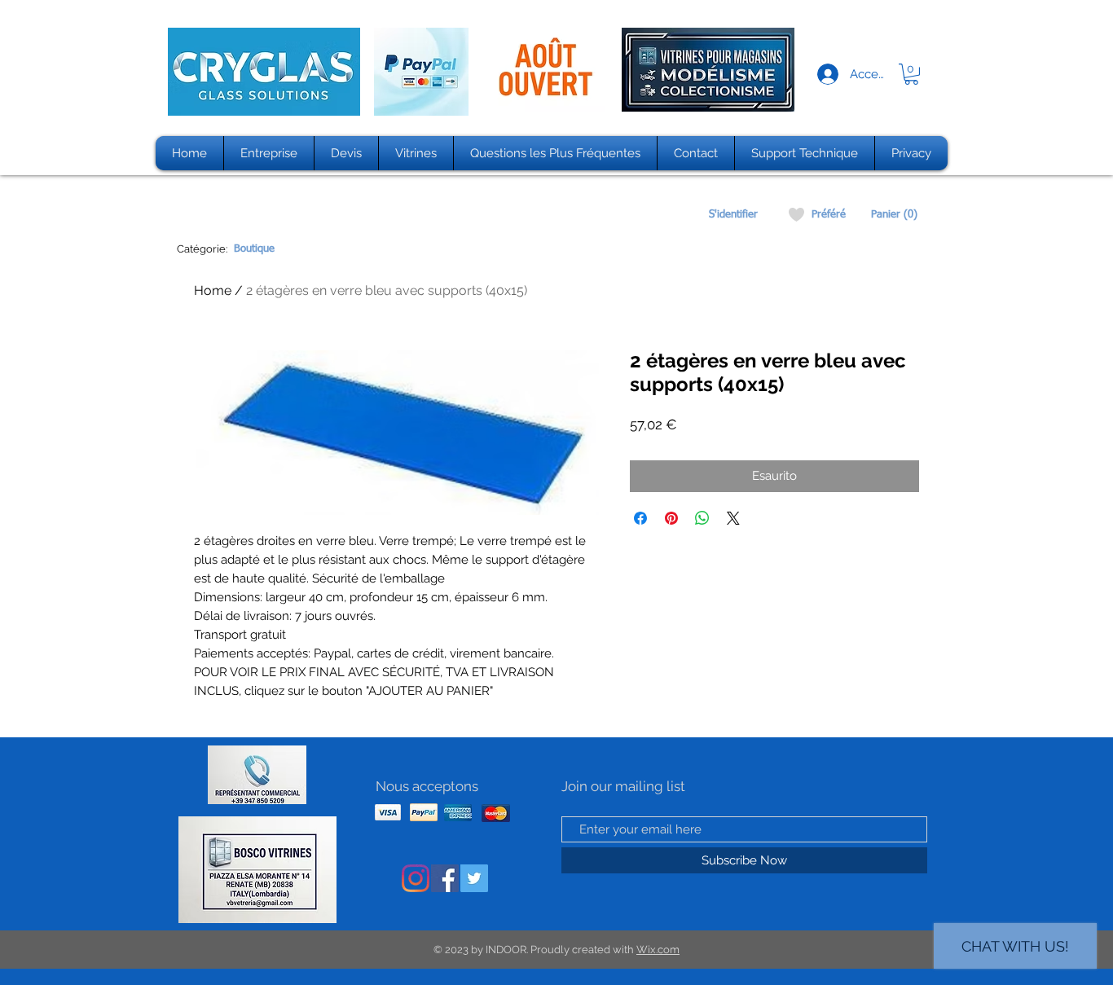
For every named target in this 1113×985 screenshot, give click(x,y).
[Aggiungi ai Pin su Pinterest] (671, 518)
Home (212, 290)
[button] (911, 74)
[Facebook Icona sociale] (445, 878)
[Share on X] (733, 518)
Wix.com (658, 949)
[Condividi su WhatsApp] (702, 518)
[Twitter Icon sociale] (474, 878)
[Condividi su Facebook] (640, 518)
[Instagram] (415, 878)
